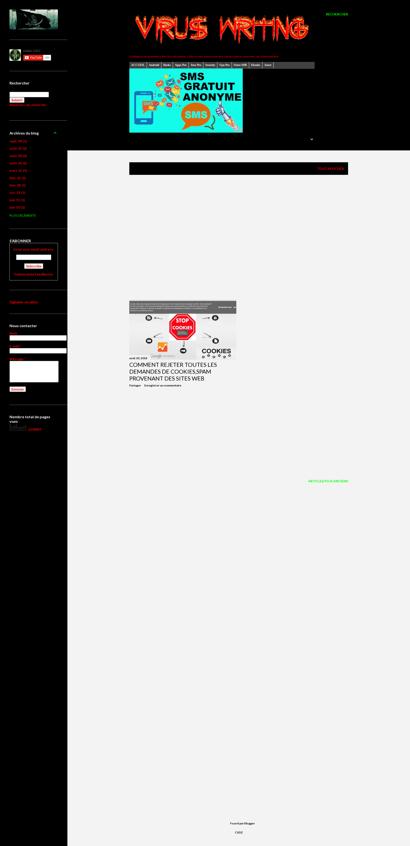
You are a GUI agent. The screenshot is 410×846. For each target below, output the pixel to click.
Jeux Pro (196, 65)
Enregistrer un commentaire (162, 385)
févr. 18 (17, 185)
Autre (267, 65)
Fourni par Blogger (242, 823)
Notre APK (240, 65)
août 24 (17, 163)
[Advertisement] (238, 220)
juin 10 (16, 207)
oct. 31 (16, 193)
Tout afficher (330, 169)
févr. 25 (17, 178)
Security (210, 65)
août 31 (17, 148)
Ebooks (255, 65)
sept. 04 (17, 141)
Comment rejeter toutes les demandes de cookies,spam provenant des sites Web (173, 371)
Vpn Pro (224, 65)
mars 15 (17, 170)
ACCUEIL (138, 65)
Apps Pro (180, 65)
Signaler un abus (23, 302)
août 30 (17, 156)
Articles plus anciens (328, 481)
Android (154, 65)
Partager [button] (135, 385)
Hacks (167, 65)
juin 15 (16, 200)
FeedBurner (44, 274)
